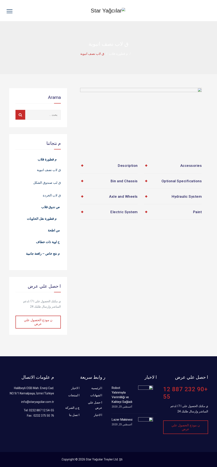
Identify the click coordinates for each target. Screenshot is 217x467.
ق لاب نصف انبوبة (49, 170)
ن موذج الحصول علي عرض (38, 322)
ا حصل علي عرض (95, 405)
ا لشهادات (96, 395)
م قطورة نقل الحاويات (42, 219)
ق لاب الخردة (52, 195)
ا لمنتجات (73, 395)
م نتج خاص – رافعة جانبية (43, 254)
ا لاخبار (75, 388)
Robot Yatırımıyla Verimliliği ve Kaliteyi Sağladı (122, 395)
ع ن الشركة (72, 407)
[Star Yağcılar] (108, 10)
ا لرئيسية (96, 388)
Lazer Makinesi (122, 419)
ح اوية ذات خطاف (48, 242)
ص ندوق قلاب (50, 207)
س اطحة (54, 230)
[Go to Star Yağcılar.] (134, 54)
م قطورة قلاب (47, 159)
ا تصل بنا (74, 415)
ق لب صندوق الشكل (47, 183)
